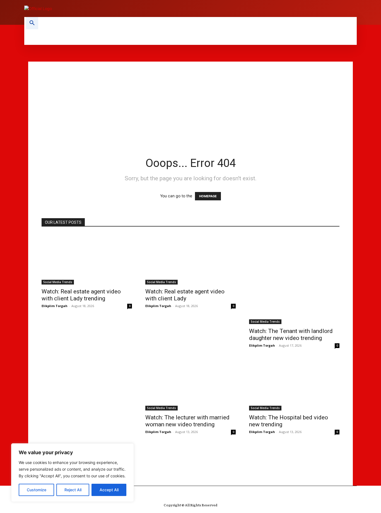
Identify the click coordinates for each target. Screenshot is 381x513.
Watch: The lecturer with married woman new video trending (187, 421)
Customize (36, 489)
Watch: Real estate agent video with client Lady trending (81, 295)
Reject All (72, 489)
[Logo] (104, 8)
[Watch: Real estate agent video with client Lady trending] (87, 259)
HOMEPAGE (208, 196)
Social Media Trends (57, 282)
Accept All (109, 489)
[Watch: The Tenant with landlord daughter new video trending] (294, 279)
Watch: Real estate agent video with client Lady (185, 295)
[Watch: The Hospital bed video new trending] (294, 385)
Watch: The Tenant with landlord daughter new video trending (291, 334)
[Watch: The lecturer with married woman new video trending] (190, 385)
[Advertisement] (190, 101)
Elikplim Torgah (54, 306)
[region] (72, 472)
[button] (32, 23)
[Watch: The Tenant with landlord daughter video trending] (87, 405)
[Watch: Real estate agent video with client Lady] (190, 259)
